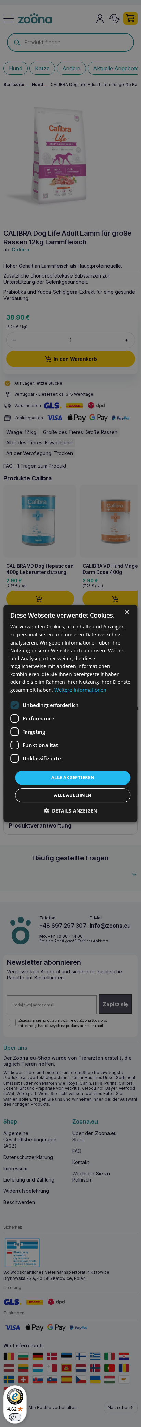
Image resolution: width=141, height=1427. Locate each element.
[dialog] (70, 713)
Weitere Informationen (80, 690)
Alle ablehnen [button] (72, 795)
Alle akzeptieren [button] (72, 777)
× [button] (126, 612)
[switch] (15, 1417)
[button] (70, 810)
